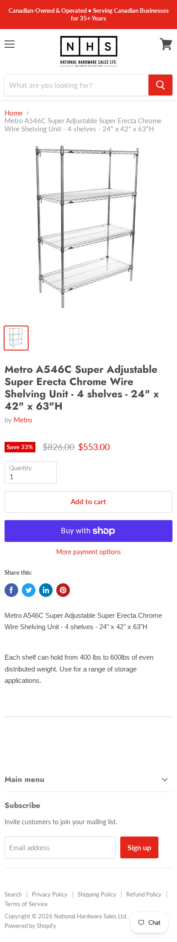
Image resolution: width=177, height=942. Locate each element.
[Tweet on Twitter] (28, 590)
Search (13, 894)
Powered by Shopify (30, 925)
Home (14, 113)
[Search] (160, 85)
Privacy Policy (50, 894)
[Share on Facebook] (11, 590)
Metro (23, 420)
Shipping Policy (97, 894)
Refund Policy (144, 894)
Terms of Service (26, 903)
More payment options (88, 552)
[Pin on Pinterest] (63, 590)
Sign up (139, 847)
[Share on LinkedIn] (46, 590)
